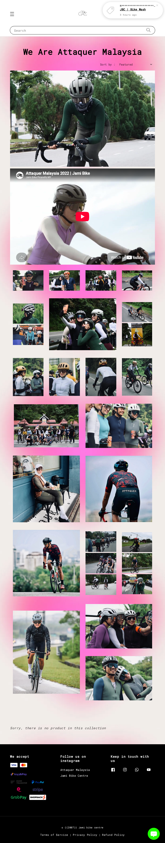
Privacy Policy (85, 835)
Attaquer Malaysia (75, 770)
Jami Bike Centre (74, 775)
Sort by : (107, 64)
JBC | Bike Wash (133, 9)
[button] (12, 14)
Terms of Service (54, 835)
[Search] (148, 30)
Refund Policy (113, 835)
